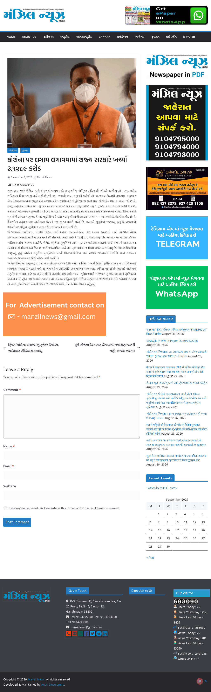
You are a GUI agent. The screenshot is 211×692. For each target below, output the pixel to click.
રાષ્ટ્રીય (64, 37)
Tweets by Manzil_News (161, 487)
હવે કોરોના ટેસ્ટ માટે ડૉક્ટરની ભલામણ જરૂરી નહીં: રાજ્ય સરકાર (105, 347)
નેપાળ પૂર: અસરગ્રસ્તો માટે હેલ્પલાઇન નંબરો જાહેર (176, 383)
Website (9, 485)
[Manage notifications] (200, 681)
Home (11, 37)
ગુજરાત (155, 37)
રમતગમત (104, 37)
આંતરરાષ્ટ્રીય (84, 37)
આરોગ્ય (139, 37)
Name (9, 446)
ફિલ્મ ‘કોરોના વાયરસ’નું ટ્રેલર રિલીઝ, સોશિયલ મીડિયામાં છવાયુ (33, 347)
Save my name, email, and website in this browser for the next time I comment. (64, 508)
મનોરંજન (122, 37)
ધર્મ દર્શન (171, 37)
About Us (29, 37)
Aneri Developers (52, 684)
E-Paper (189, 37)
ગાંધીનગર (48, 37)
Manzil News (44, 177)
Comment (12, 389)
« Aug (150, 557)
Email (8, 465)
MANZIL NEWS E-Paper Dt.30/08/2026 (172, 341)
